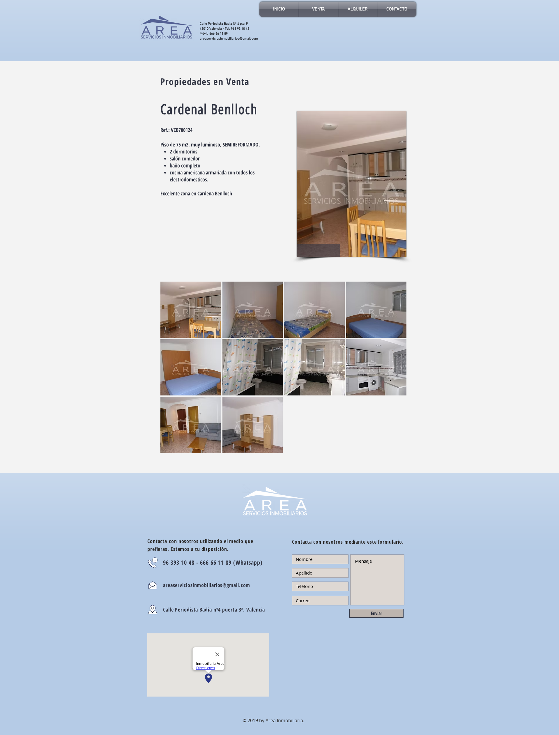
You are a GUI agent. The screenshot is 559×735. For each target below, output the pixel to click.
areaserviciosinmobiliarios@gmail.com (229, 39)
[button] (190, 310)
